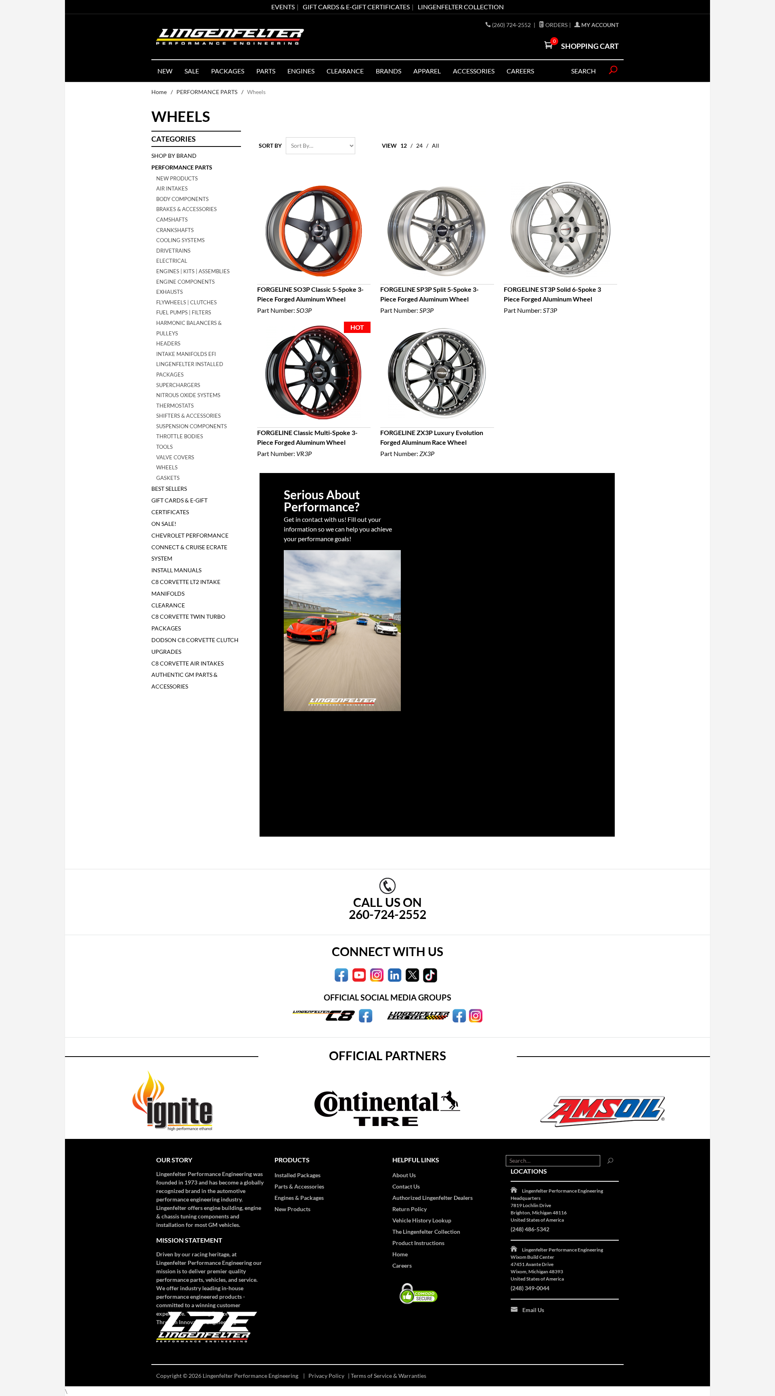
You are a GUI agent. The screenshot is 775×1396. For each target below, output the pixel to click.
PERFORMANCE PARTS (206, 91)
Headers (168, 343)
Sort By (270, 145)
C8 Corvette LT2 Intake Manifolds (185, 587)
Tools (164, 447)
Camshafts (172, 219)
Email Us (533, 1309)
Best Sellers (169, 488)
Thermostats (175, 405)
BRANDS (388, 71)
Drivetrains (173, 250)
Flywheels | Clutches (186, 302)
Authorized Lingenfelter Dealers (432, 1197)
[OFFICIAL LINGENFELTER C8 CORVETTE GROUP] (365, 1015)
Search (583, 71)
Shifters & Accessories (188, 415)
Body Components (182, 199)
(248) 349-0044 (530, 1288)
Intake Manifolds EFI (186, 354)
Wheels (167, 467)
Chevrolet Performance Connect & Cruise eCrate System (189, 547)
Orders (556, 24)
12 (403, 145)
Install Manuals (176, 570)
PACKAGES (227, 71)
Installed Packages (297, 1175)
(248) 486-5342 (530, 1229)
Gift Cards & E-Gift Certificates (179, 506)
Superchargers (178, 385)
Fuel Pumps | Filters (183, 312)
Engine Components (185, 281)
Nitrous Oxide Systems (188, 395)
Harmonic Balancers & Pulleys (189, 328)
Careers (402, 1265)
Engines (300, 71)
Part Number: (310, 299)
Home (159, 91)
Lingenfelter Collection (461, 6)
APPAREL (427, 71)
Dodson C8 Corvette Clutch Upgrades (195, 645)
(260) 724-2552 (512, 24)
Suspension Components (191, 426)
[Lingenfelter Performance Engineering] (230, 37)
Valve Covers (175, 457)
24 (419, 145)
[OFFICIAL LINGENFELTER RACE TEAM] (459, 1015)
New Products (177, 178)
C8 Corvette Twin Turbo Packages (188, 622)
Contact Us (406, 1186)
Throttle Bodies (179, 436)
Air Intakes (172, 188)
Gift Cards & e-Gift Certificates (356, 6)
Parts (265, 71)
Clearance (345, 71)
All (435, 145)
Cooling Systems (180, 240)
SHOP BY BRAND (174, 155)
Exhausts (169, 292)
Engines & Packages (299, 1197)
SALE (191, 71)
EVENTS (283, 6)
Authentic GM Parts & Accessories (184, 680)
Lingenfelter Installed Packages (189, 369)
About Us (404, 1175)
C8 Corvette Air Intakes (187, 663)
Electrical (171, 260)
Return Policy (409, 1209)
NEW (164, 71)
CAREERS (520, 71)
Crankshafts (175, 230)
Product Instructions (418, 1242)
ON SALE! (163, 523)
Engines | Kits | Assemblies (193, 271)
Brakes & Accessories (186, 209)
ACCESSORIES (473, 71)
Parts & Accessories (299, 1186)
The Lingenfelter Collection (426, 1231)
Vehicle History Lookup (421, 1220)
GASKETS (168, 478)
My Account (599, 24)
